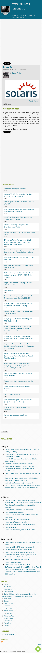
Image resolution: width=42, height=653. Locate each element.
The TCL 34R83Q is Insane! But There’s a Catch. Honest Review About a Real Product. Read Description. (18, 356)
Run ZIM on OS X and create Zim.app (17, 471)
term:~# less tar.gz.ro (21, 6)
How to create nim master (13, 562)
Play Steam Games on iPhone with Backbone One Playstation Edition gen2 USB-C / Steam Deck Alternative (19, 346)
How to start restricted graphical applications (19, 552)
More (39, 645)
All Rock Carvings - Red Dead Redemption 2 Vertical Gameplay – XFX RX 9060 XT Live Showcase (18, 275)
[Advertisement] (21, 41)
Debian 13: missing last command (15, 189)
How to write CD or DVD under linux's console (19, 547)
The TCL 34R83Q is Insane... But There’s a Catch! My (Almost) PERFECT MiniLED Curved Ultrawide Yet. (18, 329)
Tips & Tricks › (33, 101)
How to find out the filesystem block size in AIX (20, 530)
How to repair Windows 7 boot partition (17, 564)
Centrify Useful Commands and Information (19, 510)
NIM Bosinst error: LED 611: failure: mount (18, 549)
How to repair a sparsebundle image (15, 415)
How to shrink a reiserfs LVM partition (17, 559)
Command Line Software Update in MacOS (19, 463)
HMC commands (10, 527)
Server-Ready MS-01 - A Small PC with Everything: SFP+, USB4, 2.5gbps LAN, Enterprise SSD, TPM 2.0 (17, 366)
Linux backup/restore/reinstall (14, 512)
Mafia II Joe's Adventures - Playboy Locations (20, 524)
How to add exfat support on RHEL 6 (17, 522)
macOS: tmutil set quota (12, 394)
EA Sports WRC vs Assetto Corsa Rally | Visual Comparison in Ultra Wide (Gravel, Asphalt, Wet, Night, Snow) (17, 242)
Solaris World (8, 67)
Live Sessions (8, 290)
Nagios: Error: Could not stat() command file (18, 381)
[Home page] (5, 15)
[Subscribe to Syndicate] (2, 642)
